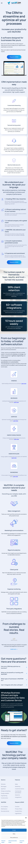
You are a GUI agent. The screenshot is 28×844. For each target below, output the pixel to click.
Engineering (4, 795)
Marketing (17, 786)
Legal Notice (18, 813)
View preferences (14, 837)
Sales (16, 784)
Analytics (17, 795)
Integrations (18, 797)
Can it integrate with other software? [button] (12, 685)
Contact (17, 806)
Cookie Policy (18, 811)
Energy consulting (5, 791)
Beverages (3, 786)
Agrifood (3, 788)
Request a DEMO (14, 57)
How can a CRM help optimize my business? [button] (10, 667)
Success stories (5, 811)
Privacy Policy (18, 809)
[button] (26, 817)
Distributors (4, 809)
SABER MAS (13, 649)
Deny (14, 833)
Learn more (23, 383)
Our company (4, 806)
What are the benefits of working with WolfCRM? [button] (12, 673)
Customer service (19, 788)
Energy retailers (5, 793)
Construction (4, 798)
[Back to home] (14, 3)
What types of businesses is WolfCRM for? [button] (12, 679)
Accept (14, 830)
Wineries (3, 784)
